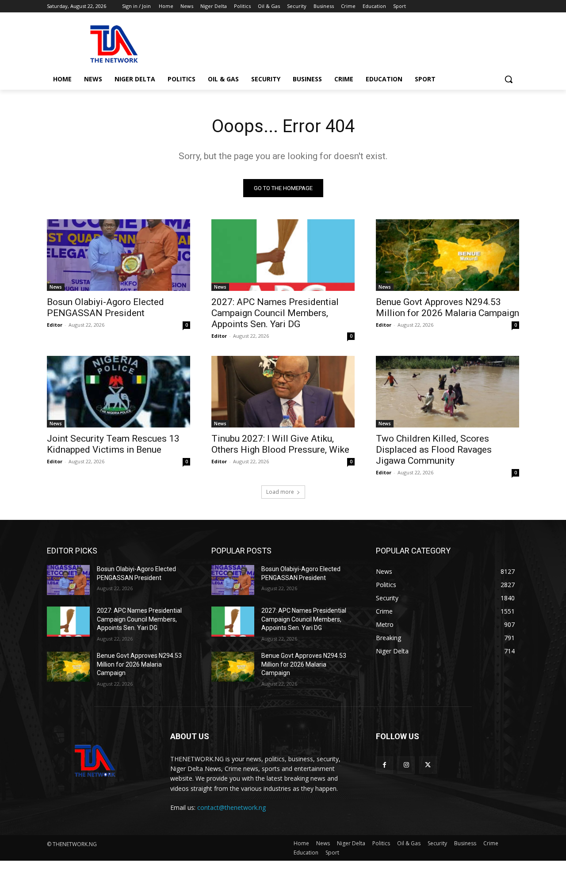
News (56, 287)
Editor (54, 324)
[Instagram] (406, 765)
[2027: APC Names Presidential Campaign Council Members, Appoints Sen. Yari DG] (283, 255)
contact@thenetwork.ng (231, 807)
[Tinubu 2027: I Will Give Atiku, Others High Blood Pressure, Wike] (283, 391)
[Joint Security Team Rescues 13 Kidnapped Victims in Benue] (118, 391)
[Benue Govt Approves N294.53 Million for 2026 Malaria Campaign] (447, 255)
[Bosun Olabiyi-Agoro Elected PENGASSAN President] (118, 255)
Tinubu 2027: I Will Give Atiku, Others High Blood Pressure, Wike (280, 444)
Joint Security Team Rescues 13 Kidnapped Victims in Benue (113, 444)
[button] (508, 79)
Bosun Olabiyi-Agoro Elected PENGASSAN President (105, 307)
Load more (280, 492)
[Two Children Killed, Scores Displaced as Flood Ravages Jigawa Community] (447, 391)
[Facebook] (384, 765)
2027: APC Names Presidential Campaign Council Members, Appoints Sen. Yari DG (275, 313)
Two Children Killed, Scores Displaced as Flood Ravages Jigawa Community (434, 449)
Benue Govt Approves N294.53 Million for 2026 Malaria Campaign (447, 307)
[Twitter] (427, 765)
